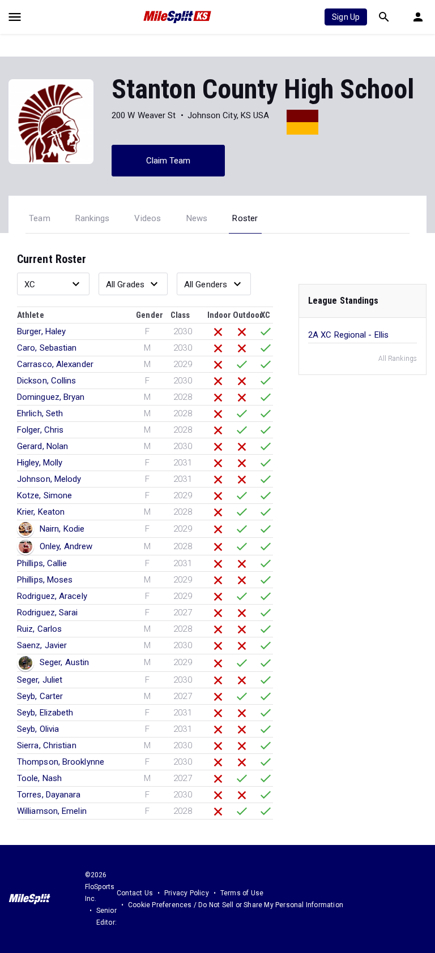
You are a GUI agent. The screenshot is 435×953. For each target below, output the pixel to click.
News (197, 218)
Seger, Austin (64, 662)
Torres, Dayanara (49, 795)
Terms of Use (241, 893)
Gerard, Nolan (42, 446)
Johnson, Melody (49, 479)
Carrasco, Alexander (55, 364)
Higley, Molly (39, 463)
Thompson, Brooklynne (60, 762)
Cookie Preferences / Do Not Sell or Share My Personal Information (235, 905)
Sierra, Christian (46, 745)
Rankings (92, 218)
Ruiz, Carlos (39, 629)
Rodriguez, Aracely (52, 596)
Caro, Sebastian (47, 348)
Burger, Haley (41, 331)
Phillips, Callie (42, 563)
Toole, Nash (39, 778)
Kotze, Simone (44, 495)
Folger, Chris (40, 430)
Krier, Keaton (41, 512)
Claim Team (168, 161)
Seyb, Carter (40, 696)
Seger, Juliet (39, 680)
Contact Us (135, 893)
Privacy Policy (186, 893)
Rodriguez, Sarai (47, 612)
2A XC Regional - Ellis (348, 335)
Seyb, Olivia (38, 729)
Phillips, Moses (45, 580)
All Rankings (397, 359)
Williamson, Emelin (52, 811)
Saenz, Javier (42, 645)
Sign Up (346, 16)
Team (39, 218)
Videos (147, 218)
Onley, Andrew (66, 546)
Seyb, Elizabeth (45, 713)
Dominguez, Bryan (51, 397)
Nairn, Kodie (62, 529)
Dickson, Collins (46, 381)
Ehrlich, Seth (40, 413)
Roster (245, 218)
